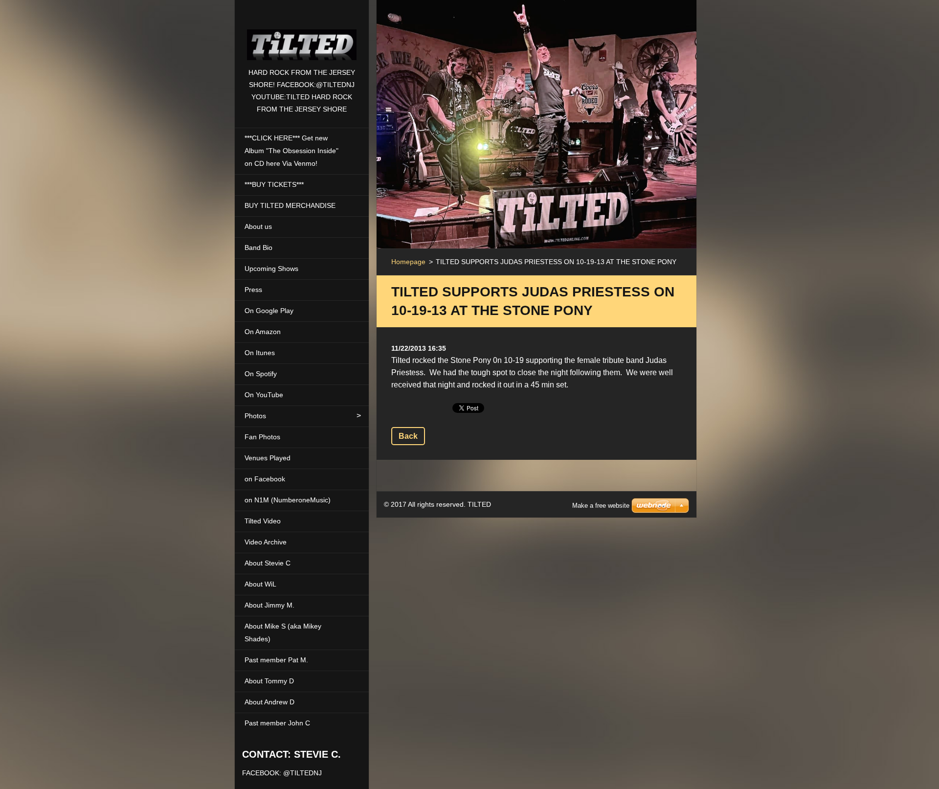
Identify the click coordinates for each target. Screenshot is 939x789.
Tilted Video (263, 521)
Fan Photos (262, 437)
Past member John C (277, 723)
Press (253, 289)
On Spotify (261, 374)
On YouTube (264, 395)
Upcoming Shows (271, 268)
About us (258, 226)
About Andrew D (269, 702)
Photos (255, 416)
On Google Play (269, 311)
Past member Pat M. (276, 660)
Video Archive (266, 542)
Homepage (408, 262)
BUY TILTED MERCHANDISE (290, 205)
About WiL (260, 584)
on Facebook (265, 479)
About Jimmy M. (269, 605)
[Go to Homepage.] (302, 33)
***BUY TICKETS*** (274, 184)
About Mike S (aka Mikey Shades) (283, 632)
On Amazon (263, 332)
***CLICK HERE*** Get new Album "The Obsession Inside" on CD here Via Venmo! (291, 150)
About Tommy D (269, 681)
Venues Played (268, 458)
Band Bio (258, 247)
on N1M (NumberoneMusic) (288, 500)
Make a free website (600, 505)
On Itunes (260, 353)
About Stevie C (268, 563)
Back (408, 436)
